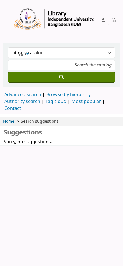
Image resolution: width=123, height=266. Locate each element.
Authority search (22, 101)
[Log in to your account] (103, 20)
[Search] (61, 77)
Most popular (86, 101)
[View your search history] (113, 20)
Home (8, 121)
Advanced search (22, 94)
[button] (24, 54)
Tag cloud (55, 101)
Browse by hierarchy (68, 94)
